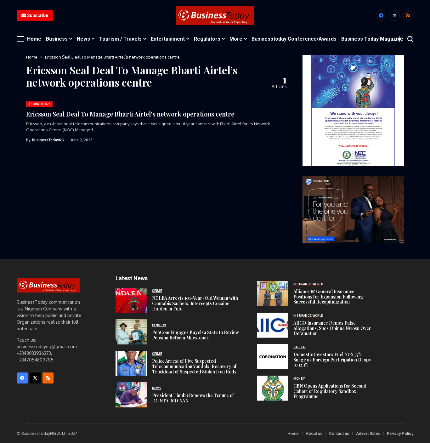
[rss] (408, 15)
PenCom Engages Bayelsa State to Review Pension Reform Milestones (195, 335)
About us (314, 433)
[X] (394, 15)
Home (31, 57)
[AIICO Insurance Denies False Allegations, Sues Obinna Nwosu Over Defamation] (272, 325)
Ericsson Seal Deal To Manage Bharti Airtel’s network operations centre (130, 114)
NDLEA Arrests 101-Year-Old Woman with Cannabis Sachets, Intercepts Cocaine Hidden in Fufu (195, 303)
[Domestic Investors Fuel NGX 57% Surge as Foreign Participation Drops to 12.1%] (272, 356)
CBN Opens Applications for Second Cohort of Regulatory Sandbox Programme (329, 391)
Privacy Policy (400, 433)
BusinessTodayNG (48, 140)
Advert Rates (368, 433)
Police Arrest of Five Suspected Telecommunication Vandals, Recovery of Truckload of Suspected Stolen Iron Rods (194, 366)
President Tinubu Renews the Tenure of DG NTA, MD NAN (193, 398)
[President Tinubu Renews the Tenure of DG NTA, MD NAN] (131, 394)
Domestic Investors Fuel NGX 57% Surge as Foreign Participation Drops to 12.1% (332, 359)
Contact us (339, 433)
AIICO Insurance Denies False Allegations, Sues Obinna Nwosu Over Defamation (332, 328)
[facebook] (381, 15)
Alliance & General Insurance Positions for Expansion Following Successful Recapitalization (328, 296)
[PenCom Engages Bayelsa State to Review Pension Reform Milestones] (131, 331)
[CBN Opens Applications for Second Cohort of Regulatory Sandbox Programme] (272, 388)
